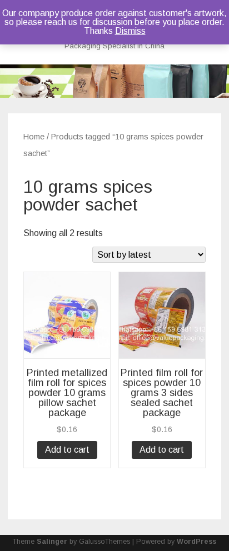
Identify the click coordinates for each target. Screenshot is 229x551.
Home (33, 136)
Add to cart (67, 449)
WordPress (196, 541)
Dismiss (130, 31)
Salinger (52, 541)
